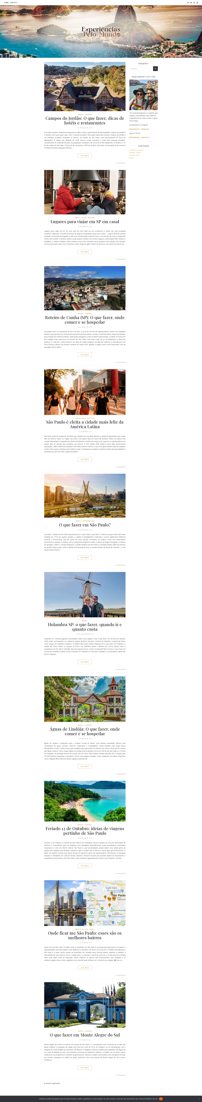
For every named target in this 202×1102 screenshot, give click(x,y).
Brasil (81, 114)
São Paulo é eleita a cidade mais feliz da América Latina (85, 424)
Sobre (6, 2)
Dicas (84, 218)
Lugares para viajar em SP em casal (84, 221)
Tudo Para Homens (136, 150)
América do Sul (81, 929)
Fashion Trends (135, 152)
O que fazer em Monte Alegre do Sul (85, 1035)
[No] (199, 1099)
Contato (13, 2)
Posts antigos (53, 1083)
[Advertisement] (143, 196)
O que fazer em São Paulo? (85, 524)
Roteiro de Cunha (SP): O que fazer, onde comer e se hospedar (85, 319)
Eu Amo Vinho (134, 155)
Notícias (91, 418)
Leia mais (85, 156)
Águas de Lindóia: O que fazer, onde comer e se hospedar (85, 731)
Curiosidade (80, 418)
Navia (131, 158)
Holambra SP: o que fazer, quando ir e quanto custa (85, 627)
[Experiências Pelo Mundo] (101, 31)
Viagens (88, 114)
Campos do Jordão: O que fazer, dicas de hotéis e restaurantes (85, 120)
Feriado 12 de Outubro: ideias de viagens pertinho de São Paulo (85, 831)
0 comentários (121, 163)
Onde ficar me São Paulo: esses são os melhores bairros (85, 935)
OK (161, 1099)
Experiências (88, 521)
